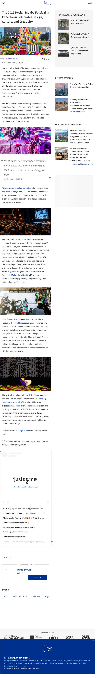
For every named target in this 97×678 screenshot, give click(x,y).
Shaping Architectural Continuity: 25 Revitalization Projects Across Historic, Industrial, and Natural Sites (81, 105)
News (6, 597)
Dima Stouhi (24, 570)
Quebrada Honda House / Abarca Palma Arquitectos (80, 50)
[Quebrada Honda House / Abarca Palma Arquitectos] (63, 51)
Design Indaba (24, 430)
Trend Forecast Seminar (24, 323)
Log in (90, 3)
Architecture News (20, 597)
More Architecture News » (83, 164)
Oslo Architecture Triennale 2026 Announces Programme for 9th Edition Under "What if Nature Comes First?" (81, 136)
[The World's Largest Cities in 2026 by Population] (61, 89)
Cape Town (6, 107)
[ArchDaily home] (47, 3)
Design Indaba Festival (21, 71)
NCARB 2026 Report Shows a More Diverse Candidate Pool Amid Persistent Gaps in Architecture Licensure (80, 154)
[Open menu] (3, 3)
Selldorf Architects (20, 275)
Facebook (25, 441)
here (4, 434)
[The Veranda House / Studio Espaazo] (63, 24)
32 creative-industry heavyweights (16, 188)
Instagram (38, 441)
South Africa (20, 402)
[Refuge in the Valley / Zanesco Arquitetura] (63, 38)
